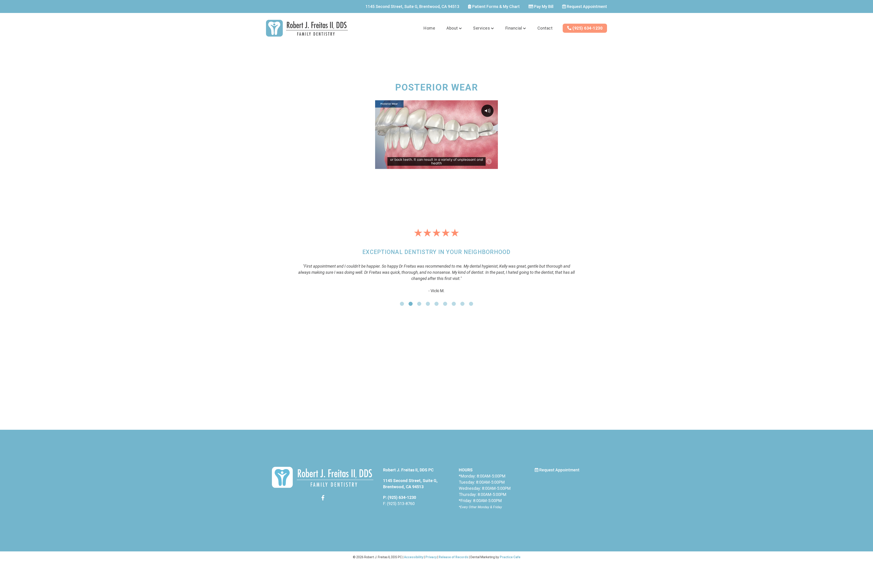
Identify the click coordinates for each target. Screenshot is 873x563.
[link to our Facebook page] (323, 498)
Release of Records (453, 557)
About (452, 28)
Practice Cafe (510, 557)
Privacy (431, 557)
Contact (545, 28)
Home (429, 28)
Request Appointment (586, 6)
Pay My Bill (543, 6)
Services (481, 28)
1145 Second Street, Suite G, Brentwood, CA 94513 (412, 6)
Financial (513, 28)
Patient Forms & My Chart (495, 6)
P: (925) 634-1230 (399, 497)
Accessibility (413, 557)
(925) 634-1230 (587, 28)
